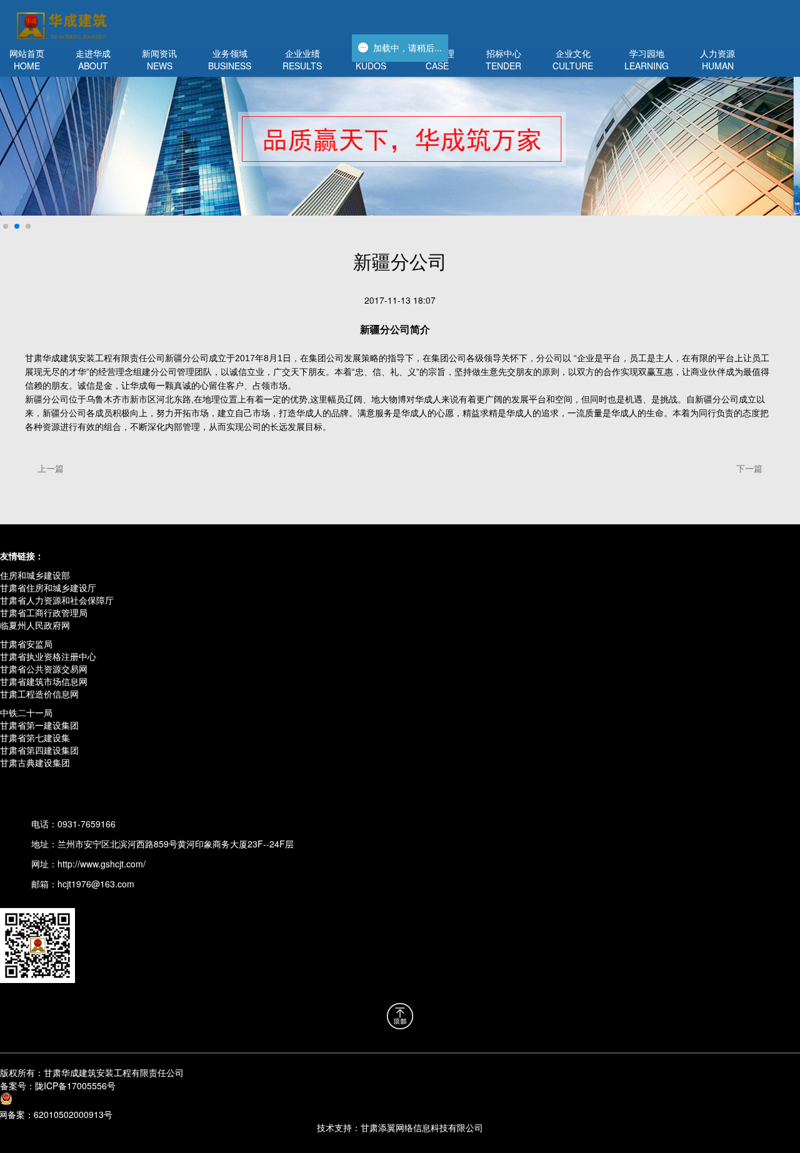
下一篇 (749, 468)
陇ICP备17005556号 (58, 1085)
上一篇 (51, 468)
